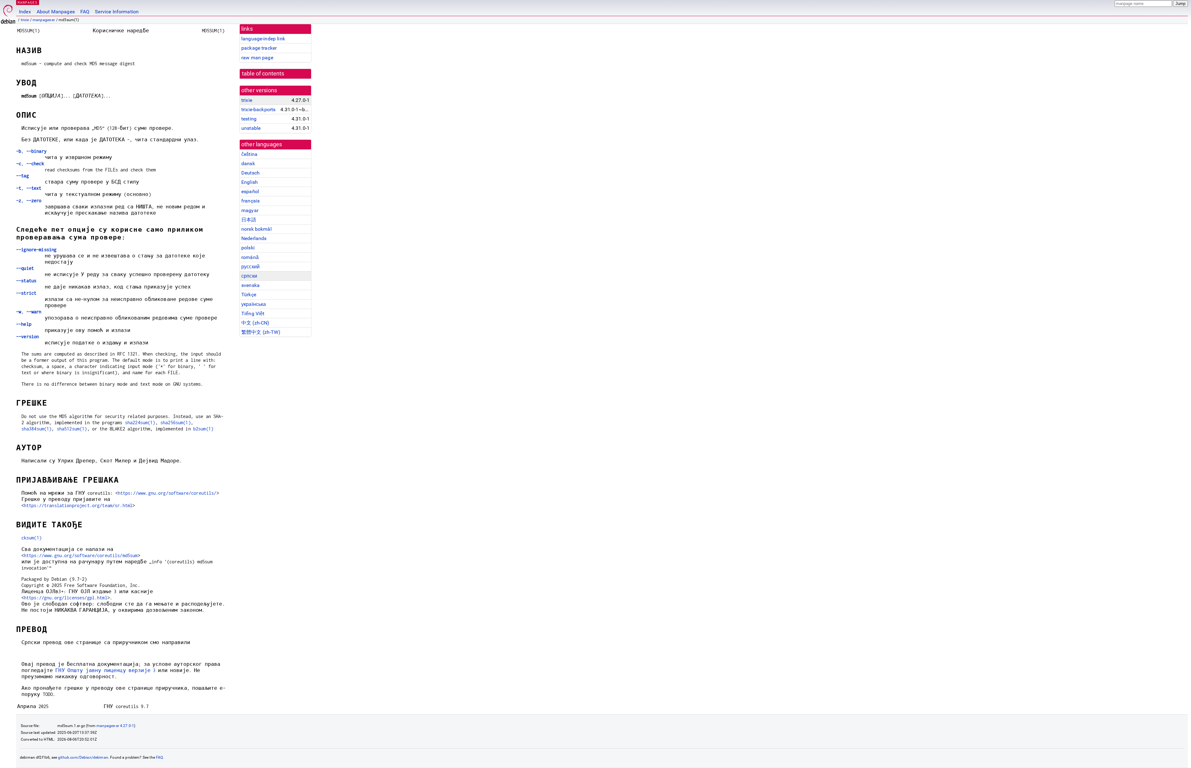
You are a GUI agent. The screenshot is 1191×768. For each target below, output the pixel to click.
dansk (248, 163)
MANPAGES (28, 2)
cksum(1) (31, 537)
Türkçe (248, 295)
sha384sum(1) (36, 428)
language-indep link (263, 39)
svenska (250, 285)
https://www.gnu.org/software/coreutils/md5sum (81, 555)
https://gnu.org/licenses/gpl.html (65, 597)
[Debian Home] (8, 12)
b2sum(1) (203, 428)
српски (249, 276)
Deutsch (250, 173)
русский (250, 267)
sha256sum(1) (175, 422)
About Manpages (56, 12)
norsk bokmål (256, 229)
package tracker (259, 48)
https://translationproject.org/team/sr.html (78, 505)
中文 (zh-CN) (255, 323)
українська (253, 304)
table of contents (263, 73)
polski (248, 248)
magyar (249, 210)
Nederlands (254, 238)
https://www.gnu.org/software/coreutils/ (167, 493)
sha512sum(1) (72, 428)
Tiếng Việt (253, 313)
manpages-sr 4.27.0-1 (115, 726)
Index (25, 12)
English (249, 182)
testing (248, 119)
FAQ (84, 12)
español (250, 191)
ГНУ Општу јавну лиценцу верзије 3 (105, 670)
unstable (251, 128)
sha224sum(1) (140, 422)
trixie (25, 20)
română (250, 257)
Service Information (117, 12)
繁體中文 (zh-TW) (260, 332)
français (250, 201)
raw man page (257, 58)
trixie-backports (258, 109)
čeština (249, 154)
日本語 (248, 220)
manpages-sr (44, 20)
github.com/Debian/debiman (83, 757)
